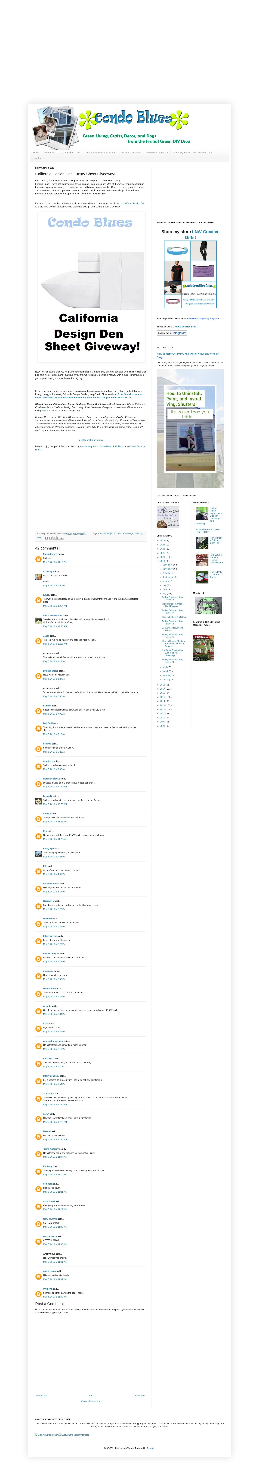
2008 (162, 726)
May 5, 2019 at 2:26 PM (54, 857)
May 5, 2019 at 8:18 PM (54, 1049)
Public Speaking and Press (100, 152)
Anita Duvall (49, 1201)
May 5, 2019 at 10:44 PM (55, 1139)
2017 (162, 689)
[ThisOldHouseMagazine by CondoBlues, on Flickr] (203, 660)
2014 (162, 701)
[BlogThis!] (50, 538)
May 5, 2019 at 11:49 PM (55, 1297)
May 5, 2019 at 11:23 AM (55, 821)
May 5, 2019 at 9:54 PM (54, 1084)
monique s (48, 971)
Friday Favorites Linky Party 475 (172, 635)
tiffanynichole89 (51, 1076)
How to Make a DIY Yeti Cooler (216, 574)
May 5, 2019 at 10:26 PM (55, 1104)
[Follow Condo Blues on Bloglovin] (172, 335)
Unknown (48, 918)
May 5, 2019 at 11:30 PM (55, 1227)
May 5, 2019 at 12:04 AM (55, 606)
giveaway (127, 533)
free (120, 533)
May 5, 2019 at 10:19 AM (55, 786)
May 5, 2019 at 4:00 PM (54, 874)
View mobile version (90, 1401)
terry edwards (50, 1219)
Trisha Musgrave (51, 1149)
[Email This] (46, 538)
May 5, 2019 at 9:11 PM (54, 1066)
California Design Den (134, 203)
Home (35, 152)
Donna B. (48, 796)
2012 (162, 709)
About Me (49, 152)
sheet (44, 410)
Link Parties (39, 158)
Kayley (47, 595)
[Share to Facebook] (58, 538)
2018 (162, 685)
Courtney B (49, 571)
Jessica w (48, 761)
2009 (162, 722)
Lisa (45, 831)
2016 (162, 693)
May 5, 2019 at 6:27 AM (54, 679)
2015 (162, 697)
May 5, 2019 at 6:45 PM (54, 996)
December (167, 565)
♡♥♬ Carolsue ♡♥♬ (53, 615)
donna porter (50, 1271)
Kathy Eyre (49, 848)
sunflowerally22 (51, 953)
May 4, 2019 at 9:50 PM (54, 585)
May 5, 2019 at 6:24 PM (54, 926)
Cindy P (47, 813)
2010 (162, 717)
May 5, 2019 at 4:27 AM (54, 661)
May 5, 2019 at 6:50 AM (54, 696)
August (166, 581)
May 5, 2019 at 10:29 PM (55, 1122)
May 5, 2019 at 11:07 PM (55, 1157)
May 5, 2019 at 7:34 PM (54, 1014)
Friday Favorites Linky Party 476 (172, 622)
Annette (47, 1006)
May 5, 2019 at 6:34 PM (54, 961)
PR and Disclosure (131, 152)
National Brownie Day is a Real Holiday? (208, 530)
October (166, 573)
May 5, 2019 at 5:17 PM (54, 892)
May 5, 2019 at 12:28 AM (55, 644)
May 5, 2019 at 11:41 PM (55, 1262)
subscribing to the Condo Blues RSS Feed (101, 446)
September (168, 577)
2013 (162, 705)
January (166, 679)
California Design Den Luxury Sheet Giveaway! (172, 653)
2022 (162, 549)
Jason (46, 636)
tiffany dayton (50, 936)
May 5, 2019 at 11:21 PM (55, 1192)
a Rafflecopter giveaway (91, 440)
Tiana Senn (49, 1093)
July (164, 585)
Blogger (151, 1448)
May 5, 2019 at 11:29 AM (55, 839)
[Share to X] (54, 538)
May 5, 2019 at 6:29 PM (54, 944)
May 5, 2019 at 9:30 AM (54, 769)
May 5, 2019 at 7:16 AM (54, 734)
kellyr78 (47, 744)
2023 (162, 545)
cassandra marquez (53, 1041)
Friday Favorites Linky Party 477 (172, 611)
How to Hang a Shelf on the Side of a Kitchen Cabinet (173, 644)
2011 (162, 713)
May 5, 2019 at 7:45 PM (54, 1031)
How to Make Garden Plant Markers (172, 605)
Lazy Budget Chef (70, 152)
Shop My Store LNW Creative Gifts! (192, 152)
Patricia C (48, 1058)
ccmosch (48, 1184)
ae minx (47, 706)
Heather (47, 1131)
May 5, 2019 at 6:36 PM (54, 979)
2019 (162, 561)
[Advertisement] (112, 24)
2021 (162, 553)
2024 (162, 540)
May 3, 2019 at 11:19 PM (55, 562)
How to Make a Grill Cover (174, 617)
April (164, 667)
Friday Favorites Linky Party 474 (172, 660)
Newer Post (41, 1395)
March (165, 671)
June (165, 589)
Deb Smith (48, 723)
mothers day (138, 533)
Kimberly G (49, 1166)
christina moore (51, 883)
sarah (46, 1114)
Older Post (140, 1395)
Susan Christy (50, 554)
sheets (40, 538)
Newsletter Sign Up (157, 152)
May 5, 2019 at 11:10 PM (55, 1174)
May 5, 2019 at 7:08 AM (54, 714)
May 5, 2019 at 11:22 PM (55, 1209)
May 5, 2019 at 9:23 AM (54, 752)
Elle (45, 866)
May (164, 593)
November (167, 569)
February (167, 675)
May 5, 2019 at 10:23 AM (55, 804)
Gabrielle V (49, 901)
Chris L (47, 1023)
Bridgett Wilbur (51, 671)
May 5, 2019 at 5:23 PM (54, 909)
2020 (162, 557)
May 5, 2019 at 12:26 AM (55, 626)
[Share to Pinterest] (62, 538)
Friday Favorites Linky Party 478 (172, 598)
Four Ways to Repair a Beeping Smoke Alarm (216, 559)
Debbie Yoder (50, 988)
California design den (107, 533)
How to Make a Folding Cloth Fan (216, 540)
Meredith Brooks (51, 779)
